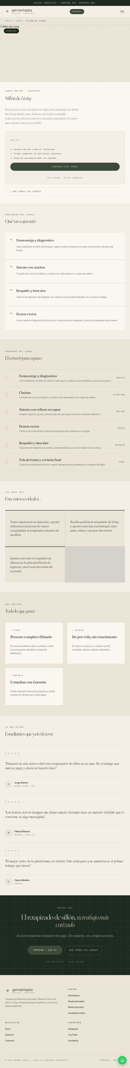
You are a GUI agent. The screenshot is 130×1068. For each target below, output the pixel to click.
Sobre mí (9, 1034)
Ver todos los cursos (83, 950)
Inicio (9, 21)
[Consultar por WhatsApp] (122, 1060)
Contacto (9, 1040)
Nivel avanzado (76, 1007)
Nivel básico (74, 995)
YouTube (72, 1034)
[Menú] (122, 12)
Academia (77, 11)
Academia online (76, 1013)
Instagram (73, 1028)
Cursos (19, 21)
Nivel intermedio (76, 1001)
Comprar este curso (65, 167)
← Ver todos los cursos (25, 191)
